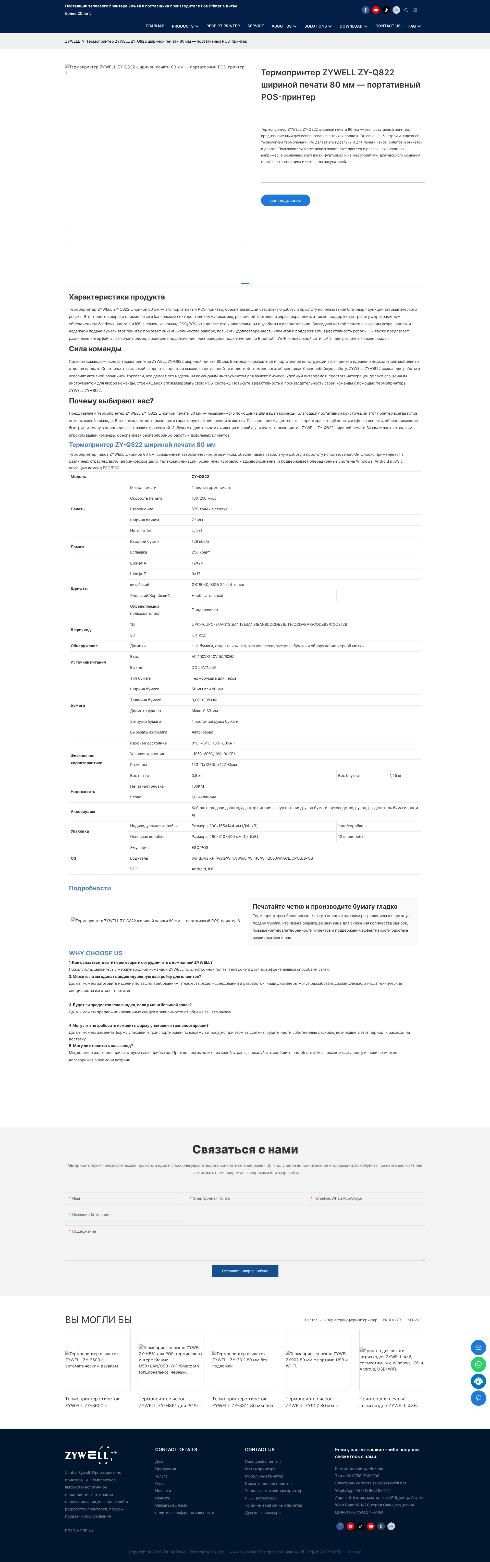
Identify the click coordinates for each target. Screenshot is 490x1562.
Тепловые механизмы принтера (274, 1490)
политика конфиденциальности (184, 1512)
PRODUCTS (392, 1320)
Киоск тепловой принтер (268, 1483)
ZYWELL (72, 41)
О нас (160, 1483)
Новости (163, 1490)
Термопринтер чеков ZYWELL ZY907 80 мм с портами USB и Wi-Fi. (312, 1402)
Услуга (161, 1476)
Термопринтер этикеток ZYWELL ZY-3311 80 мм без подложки (242, 1402)
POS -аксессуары (261, 1498)
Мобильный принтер (264, 1476)
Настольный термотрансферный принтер (341, 1320)
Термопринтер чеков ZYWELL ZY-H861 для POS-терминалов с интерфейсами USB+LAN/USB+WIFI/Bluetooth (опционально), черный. (171, 1402)
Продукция (165, 1469)
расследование (285, 200)
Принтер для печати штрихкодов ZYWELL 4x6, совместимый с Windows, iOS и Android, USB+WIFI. (388, 1402)
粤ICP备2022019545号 (321, 1551)
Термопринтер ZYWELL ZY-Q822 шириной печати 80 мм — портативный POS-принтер (166, 41)
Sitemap (353, 1551)
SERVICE (415, 1320)
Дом (159, 1461)
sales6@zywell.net (389, 1483)
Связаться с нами (171, 1505)
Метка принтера (260, 1469)
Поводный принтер (263, 1461)
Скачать (162, 1498)
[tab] (245, 280)
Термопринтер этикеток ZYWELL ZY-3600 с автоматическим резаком (94, 1402)
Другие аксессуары (263, 1512)
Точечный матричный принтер (273, 1505)
